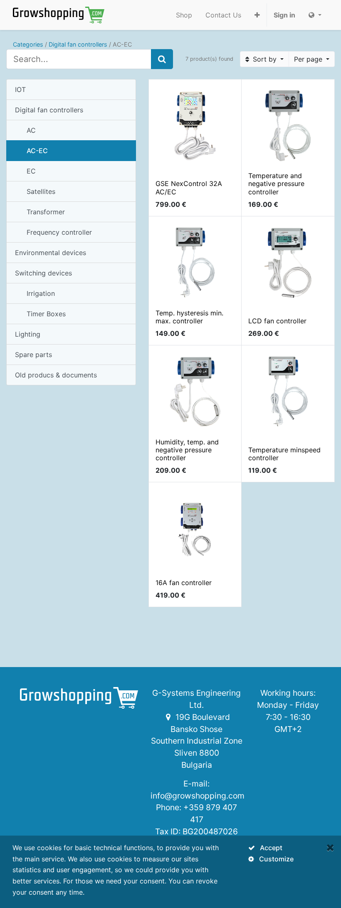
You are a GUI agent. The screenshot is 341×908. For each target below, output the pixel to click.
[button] (257, 15)
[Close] (330, 847)
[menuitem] (184, 15)
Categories (28, 44)
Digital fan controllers (78, 44)
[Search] (162, 59)
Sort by (265, 59)
